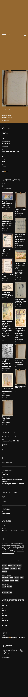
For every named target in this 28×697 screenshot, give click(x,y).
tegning (16, 577)
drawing (19, 565)
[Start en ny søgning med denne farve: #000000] (7, 171)
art (14, 565)
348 (3, 156)
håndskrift (5, 577)
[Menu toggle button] (25, 34)
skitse (11, 577)
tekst (16, 580)
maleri (12, 580)
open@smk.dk (5, 658)
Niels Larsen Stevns (7, 151)
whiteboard (5, 568)
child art (4, 565)
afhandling (5, 592)
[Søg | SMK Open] (6, 35)
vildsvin (9, 586)
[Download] (3, 109)
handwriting (13, 568)
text (19, 568)
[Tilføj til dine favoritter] (9, 109)
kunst (21, 577)
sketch (10, 565)
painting (4, 571)
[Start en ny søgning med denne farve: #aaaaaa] (3, 171)
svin (11, 592)
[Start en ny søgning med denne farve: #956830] (5, 171)
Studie (4, 586)
